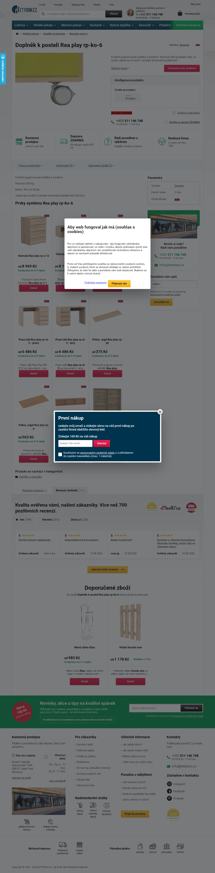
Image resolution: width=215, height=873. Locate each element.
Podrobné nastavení (95, 282)
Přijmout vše (119, 283)
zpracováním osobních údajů (97, 452)
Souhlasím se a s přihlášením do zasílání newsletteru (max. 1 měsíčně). (98, 454)
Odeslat (101, 443)
